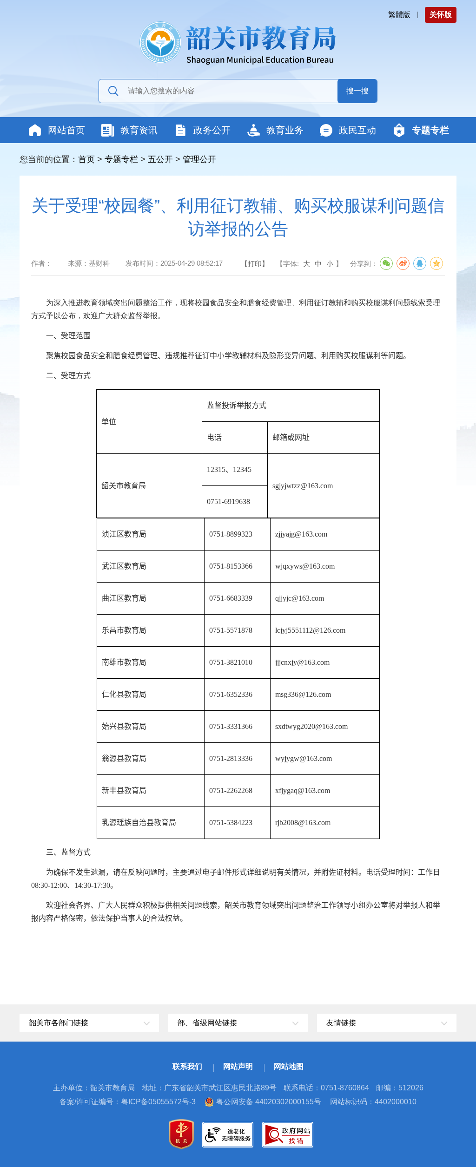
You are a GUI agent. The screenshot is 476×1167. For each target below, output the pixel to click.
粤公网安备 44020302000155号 (268, 1102)
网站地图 (289, 1066)
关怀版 (441, 15)
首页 (86, 159)
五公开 (160, 159)
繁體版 (399, 15)
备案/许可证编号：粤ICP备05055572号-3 (128, 1102)
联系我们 (187, 1066)
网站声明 (238, 1066)
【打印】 (255, 264)
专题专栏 (121, 159)
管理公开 (199, 159)
